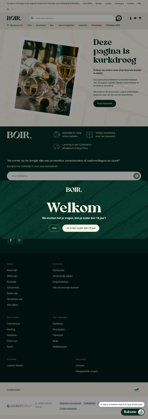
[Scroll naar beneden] (117, 394)
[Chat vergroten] (136, 143)
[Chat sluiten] (140, 143)
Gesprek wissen (125, 142)
